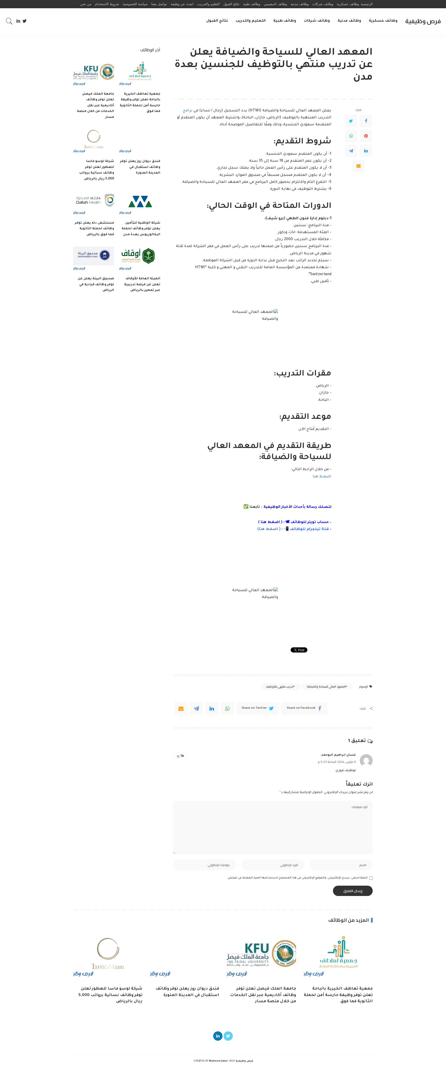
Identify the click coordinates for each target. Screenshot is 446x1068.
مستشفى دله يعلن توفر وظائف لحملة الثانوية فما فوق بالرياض (94, 229)
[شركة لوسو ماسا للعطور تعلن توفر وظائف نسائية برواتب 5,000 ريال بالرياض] (93, 140)
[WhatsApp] (351, 136)
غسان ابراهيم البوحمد (338, 755)
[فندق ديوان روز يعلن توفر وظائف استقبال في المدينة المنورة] (139, 140)
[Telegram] (351, 151)
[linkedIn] (211, 708)
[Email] (358, 166)
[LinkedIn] (18, 21)
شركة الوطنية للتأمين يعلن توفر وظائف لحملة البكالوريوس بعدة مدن (141, 229)
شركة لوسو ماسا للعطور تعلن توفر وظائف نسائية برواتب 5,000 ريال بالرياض (110, 995)
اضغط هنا (322, 477)
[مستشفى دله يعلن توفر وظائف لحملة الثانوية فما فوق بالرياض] (93, 202)
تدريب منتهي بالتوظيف (279, 686)
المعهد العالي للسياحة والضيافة (326, 686)
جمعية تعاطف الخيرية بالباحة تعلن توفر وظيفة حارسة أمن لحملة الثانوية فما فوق (338, 995)
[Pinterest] (366, 136)
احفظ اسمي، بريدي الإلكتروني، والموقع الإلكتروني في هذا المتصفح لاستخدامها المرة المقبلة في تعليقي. (297, 877)
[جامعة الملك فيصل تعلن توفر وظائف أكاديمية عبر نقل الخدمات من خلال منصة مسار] (93, 73)
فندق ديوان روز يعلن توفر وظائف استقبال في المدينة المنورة (140, 167)
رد (178, 756)
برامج (188, 111)
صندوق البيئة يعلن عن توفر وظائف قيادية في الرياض (96, 284)
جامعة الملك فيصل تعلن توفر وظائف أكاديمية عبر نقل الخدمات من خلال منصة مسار (95, 105)
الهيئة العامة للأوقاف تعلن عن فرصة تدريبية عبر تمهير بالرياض (142, 284)
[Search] (9, 21)
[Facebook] (366, 121)
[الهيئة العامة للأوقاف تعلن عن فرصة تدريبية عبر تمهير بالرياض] (139, 258)
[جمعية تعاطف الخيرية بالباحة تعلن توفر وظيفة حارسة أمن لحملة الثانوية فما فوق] (139, 73)
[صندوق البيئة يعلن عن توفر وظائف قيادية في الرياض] (93, 258)
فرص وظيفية (423, 21)
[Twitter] (24, 21)
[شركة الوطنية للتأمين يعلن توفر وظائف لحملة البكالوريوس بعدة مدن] (139, 202)
